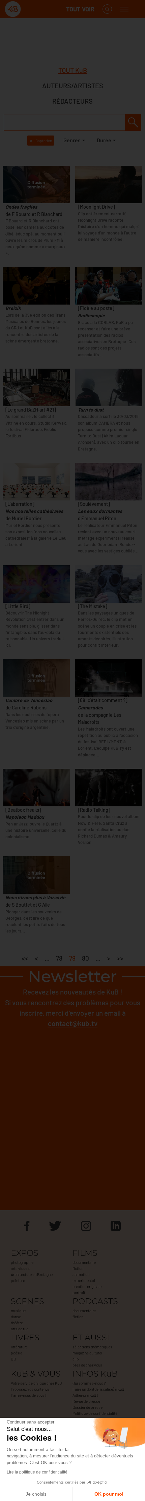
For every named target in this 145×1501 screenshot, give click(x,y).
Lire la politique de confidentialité (37, 1472)
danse (16, 1316)
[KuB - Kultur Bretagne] (32, 9)
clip (75, 1358)
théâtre (17, 1322)
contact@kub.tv (72, 1023)
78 (59, 958)
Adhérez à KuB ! (85, 1395)
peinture (18, 1280)
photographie (22, 1262)
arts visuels (20, 1268)
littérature (19, 1346)
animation (80, 1274)
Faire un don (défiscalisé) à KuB (98, 1389)
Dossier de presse (87, 1407)
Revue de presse (86, 1401)
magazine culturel (87, 1352)
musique (18, 1310)
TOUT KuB (72, 70)
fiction (77, 1268)
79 (72, 958)
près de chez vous (87, 1364)
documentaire (84, 1262)
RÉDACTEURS (72, 101)
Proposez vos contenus (30, 1389)
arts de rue (19, 1328)
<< (25, 958)
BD (13, 1358)
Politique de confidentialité (94, 1413)
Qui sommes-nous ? (89, 1383)
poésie (16, 1352)
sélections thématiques (92, 1346)
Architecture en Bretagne (32, 1274)
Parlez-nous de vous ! (29, 1395)
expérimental (83, 1280)
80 (85, 958)
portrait (78, 1292)
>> (120, 958)
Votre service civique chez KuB (36, 1383)
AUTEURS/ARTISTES (72, 86)
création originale (87, 1286)
